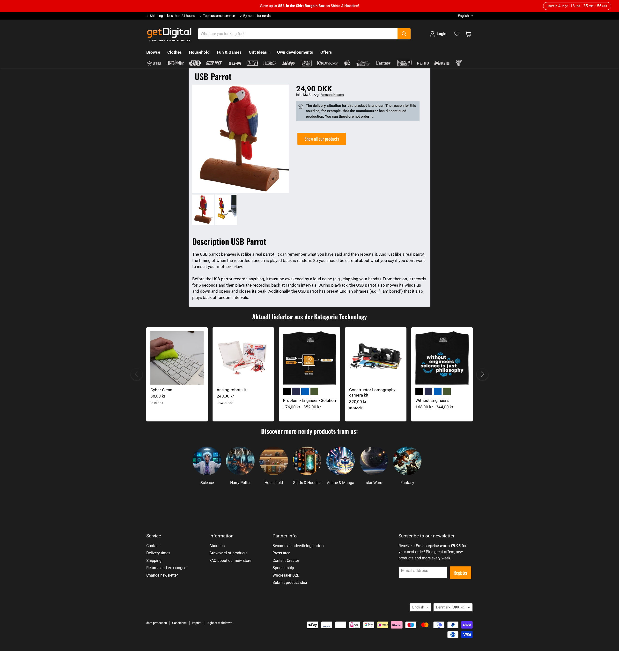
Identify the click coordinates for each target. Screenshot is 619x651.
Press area (281, 553)
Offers (326, 52)
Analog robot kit (231, 389)
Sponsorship (283, 567)
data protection (156, 623)
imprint (196, 623)
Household (199, 52)
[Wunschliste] (457, 34)
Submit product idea (290, 582)
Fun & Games (229, 52)
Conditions (179, 623)
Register (460, 572)
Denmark (450, 607)
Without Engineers (432, 400)
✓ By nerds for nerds (255, 16)
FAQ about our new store (230, 560)
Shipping (154, 560)
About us (217, 545)
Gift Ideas (258, 52)
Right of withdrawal (220, 623)
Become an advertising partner (298, 545)
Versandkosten (332, 95)
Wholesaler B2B (286, 575)
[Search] (404, 33)
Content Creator (286, 560)
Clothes (174, 52)
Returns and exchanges (166, 567)
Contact (153, 545)
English (463, 16)
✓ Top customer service (217, 16)
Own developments (295, 52)
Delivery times (158, 553)
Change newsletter (162, 575)
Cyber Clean (161, 389)
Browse (153, 52)
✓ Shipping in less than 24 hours (170, 16)
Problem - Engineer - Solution (309, 400)
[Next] (482, 374)
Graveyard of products (228, 553)
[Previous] (136, 374)
